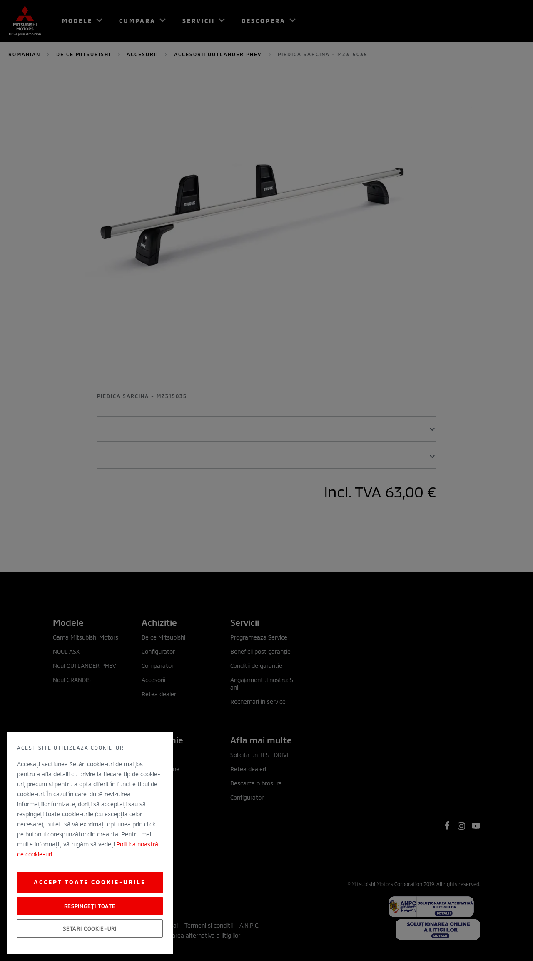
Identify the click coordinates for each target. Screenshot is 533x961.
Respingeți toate (90, 906)
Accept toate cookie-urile (90, 882)
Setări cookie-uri (89, 928)
